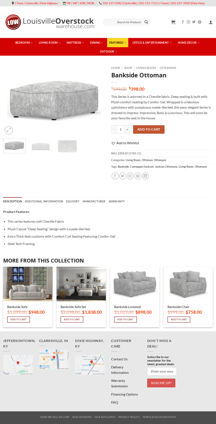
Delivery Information (120, 369)
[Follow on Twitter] (194, 22)
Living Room (48, 42)
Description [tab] (12, 201)
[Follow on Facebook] (183, 22)
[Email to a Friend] (130, 175)
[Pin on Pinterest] (137, 175)
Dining (95, 42)
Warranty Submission (119, 383)
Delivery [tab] (73, 201)
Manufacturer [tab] (94, 201)
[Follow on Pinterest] (199, 22)
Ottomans (168, 68)
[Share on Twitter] (122, 175)
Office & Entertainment (150, 42)
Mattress (74, 42)
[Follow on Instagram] (188, 22)
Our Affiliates (105, 417)
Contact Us (119, 359)
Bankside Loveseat (127, 307)
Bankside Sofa (17, 307)
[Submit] (146, 22)
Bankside (123, 166)
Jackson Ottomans (166, 166)
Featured (116, 42)
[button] (173, 22)
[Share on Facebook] (115, 175)
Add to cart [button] (18, 319)
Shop (128, 68)
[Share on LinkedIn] (145, 175)
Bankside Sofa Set (73, 307)
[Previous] (10, 100)
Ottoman (147, 160)
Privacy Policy (129, 417)
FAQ (114, 402)
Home (115, 68)
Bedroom (22, 42)
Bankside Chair (178, 307)
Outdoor (107, 51)
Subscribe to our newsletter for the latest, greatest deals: (160, 360)
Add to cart (149, 129)
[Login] (211, 22)
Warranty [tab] (117, 201)
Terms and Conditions (159, 417)
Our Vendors (82, 417)
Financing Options (124, 394)
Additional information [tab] (44, 201)
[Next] (97, 100)
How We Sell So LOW (54, 417)
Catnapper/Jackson (142, 166)
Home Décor (187, 42)
